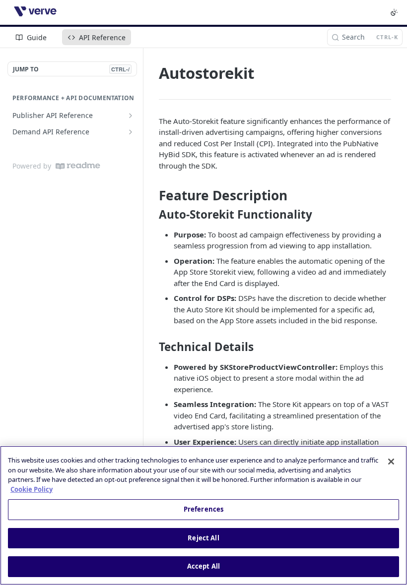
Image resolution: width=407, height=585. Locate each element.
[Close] (391, 461)
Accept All (203, 566)
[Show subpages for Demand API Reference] (131, 132)
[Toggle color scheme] (394, 12)
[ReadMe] (78, 166)
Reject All (203, 537)
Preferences (203, 509)
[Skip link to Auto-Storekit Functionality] (152, 214)
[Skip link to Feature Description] (152, 195)
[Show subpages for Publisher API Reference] (131, 115)
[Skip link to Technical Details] (152, 347)
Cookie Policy (31, 489)
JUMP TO (71, 69)
